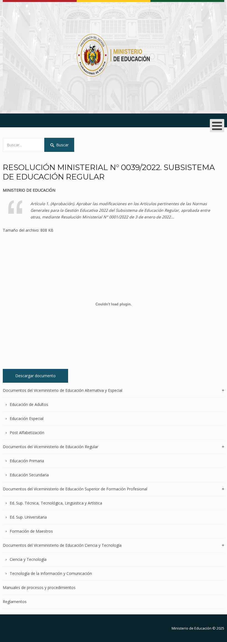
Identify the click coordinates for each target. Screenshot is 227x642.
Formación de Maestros (31, 531)
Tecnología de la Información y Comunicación (51, 573)
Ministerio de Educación (191, 628)
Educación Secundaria (29, 474)
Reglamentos (15, 601)
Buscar (62, 144)
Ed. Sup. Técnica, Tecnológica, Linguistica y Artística (56, 503)
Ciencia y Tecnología (28, 559)
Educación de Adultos (29, 404)
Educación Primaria (27, 460)
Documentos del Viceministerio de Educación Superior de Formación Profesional (75, 489)
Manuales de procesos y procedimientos (39, 587)
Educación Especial (26, 418)
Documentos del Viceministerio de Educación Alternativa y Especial (62, 390)
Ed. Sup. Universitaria (28, 517)
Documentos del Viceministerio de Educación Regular (50, 446)
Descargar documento (35, 375)
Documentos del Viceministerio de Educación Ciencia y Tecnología (62, 545)
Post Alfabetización (27, 432)
